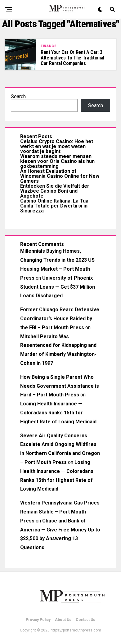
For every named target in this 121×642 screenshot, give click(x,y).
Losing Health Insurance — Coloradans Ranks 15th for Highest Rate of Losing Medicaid (58, 413)
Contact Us (85, 620)
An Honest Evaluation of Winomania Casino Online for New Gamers (59, 176)
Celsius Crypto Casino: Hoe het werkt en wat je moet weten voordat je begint (56, 146)
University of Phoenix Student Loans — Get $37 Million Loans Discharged (57, 287)
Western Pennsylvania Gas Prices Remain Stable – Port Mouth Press (60, 512)
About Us (63, 620)
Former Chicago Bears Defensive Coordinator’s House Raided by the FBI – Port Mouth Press (59, 318)
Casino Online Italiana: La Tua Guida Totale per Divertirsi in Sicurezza (54, 206)
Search (18, 96)
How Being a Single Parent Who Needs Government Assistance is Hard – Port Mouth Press (59, 386)
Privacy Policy (38, 620)
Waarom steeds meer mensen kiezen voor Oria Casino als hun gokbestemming (57, 161)
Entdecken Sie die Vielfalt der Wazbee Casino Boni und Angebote (54, 191)
